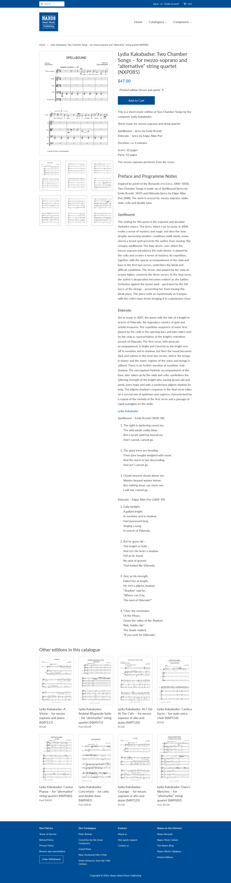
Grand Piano (85, 849)
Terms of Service (47, 834)
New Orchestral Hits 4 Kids (93, 854)
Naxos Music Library (167, 839)
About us (122, 834)
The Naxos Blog (165, 845)
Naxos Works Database (169, 851)
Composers (181, 22)
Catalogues (157, 22)
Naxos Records (165, 834)
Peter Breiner (85, 834)
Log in (156, 4)
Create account (171, 4)
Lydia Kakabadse (128, 411)
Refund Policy (46, 839)
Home (138, 22)
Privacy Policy (46, 845)
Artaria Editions (165, 857)
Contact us (123, 845)
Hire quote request (127, 839)
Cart (190, 4)
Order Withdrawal (51, 859)
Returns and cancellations (52, 851)
